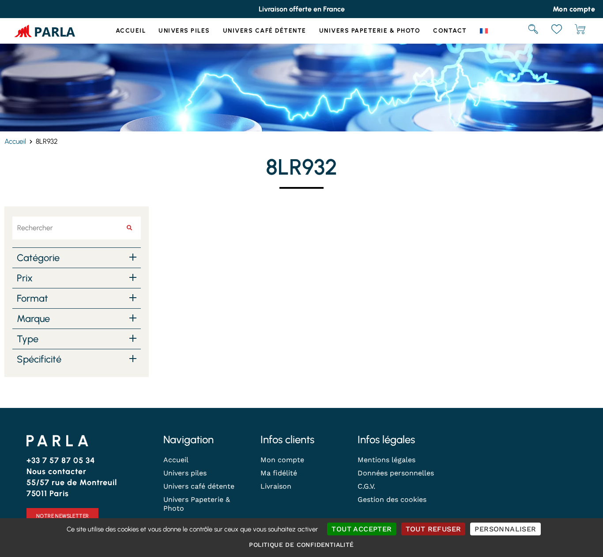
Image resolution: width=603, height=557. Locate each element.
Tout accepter (362, 529)
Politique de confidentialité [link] (301, 544)
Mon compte (282, 460)
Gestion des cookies (392, 499)
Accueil (131, 30)
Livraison (275, 486)
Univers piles (184, 30)
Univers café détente (264, 30)
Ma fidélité (278, 473)
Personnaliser (505, 529)
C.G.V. (366, 486)
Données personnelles (396, 473)
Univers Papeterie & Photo (370, 30)
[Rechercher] (533, 31)
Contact (450, 30)
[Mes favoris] (556, 31)
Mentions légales (386, 460)
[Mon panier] (580, 31)
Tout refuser (433, 529)
